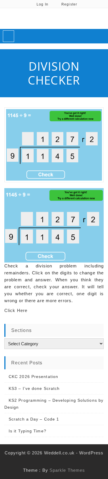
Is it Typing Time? (27, 431)
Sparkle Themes (67, 470)
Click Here (15, 310)
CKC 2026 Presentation (33, 376)
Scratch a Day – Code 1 (34, 419)
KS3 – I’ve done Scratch (34, 388)
